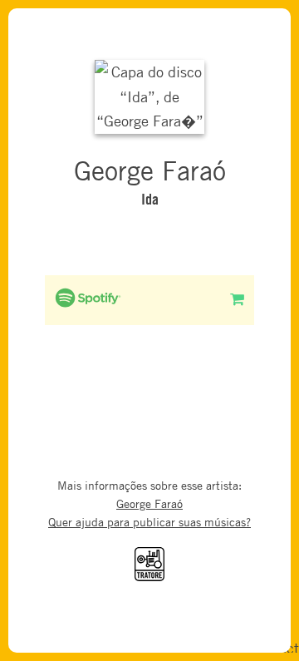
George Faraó (149, 503)
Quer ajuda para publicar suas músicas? (149, 522)
